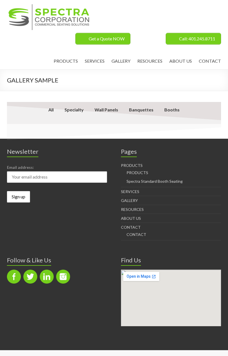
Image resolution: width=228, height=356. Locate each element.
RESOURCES (149, 61)
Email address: (20, 167)
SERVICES (95, 61)
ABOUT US (180, 61)
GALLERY (120, 61)
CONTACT (210, 61)
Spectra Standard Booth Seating (155, 181)
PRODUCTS (66, 61)
